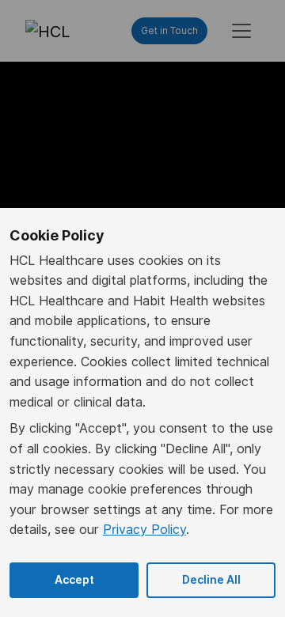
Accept (74, 579)
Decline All (211, 579)
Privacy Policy (144, 529)
